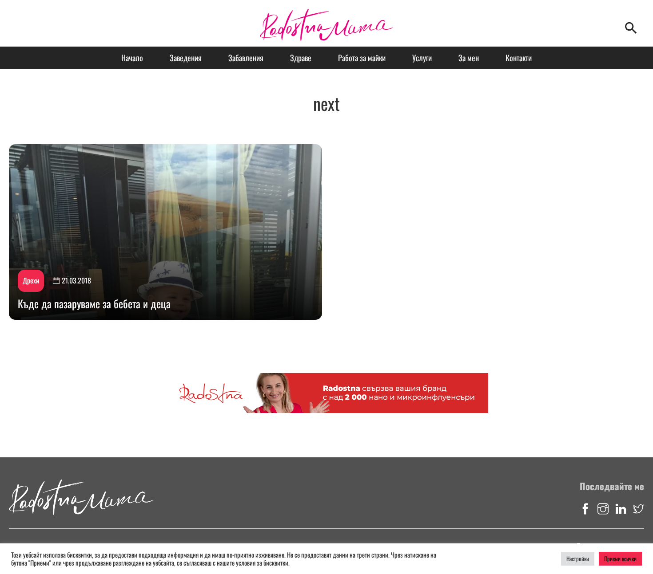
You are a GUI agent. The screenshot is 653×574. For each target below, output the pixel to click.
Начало (132, 57)
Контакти (519, 57)
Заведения (186, 57)
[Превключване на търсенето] (630, 28)
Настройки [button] (577, 558)
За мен (468, 57)
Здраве (300, 57)
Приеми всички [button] (620, 558)
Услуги (422, 57)
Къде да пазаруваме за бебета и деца (94, 303)
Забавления (245, 57)
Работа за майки (362, 57)
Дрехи (31, 280)
